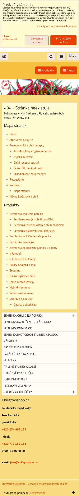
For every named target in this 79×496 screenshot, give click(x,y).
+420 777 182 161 (14, 444)
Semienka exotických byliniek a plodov (33, 248)
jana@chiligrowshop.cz (24, 462)
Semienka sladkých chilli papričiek (34, 231)
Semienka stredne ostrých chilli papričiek (39, 225)
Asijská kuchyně (23, 157)
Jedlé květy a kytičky (22, 282)
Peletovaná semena (21, 293)
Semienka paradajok (22, 242)
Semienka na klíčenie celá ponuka (30, 236)
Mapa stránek (22, 191)
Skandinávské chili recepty (30, 174)
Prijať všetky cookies (63, 40)
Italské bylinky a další (22, 276)
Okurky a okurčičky (21, 299)
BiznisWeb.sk (37, 493)
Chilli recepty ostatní (26, 162)
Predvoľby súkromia (13, 484)
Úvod (13, 134)
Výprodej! (16, 253)
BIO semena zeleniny (22, 259)
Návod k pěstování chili (24, 196)
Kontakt (14, 185)
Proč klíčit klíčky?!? (21, 140)
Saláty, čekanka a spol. (23, 265)
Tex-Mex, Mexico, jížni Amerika (32, 151)
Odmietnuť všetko (36, 40)
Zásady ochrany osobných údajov (47, 484)
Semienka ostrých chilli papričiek (34, 219)
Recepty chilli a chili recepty (27, 145)
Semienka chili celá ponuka (26, 214)
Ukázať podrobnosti (9, 38)
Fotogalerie (17, 179)
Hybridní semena (20, 287)
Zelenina (15, 270)
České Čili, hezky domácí (28, 168)
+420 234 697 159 (14, 429)
